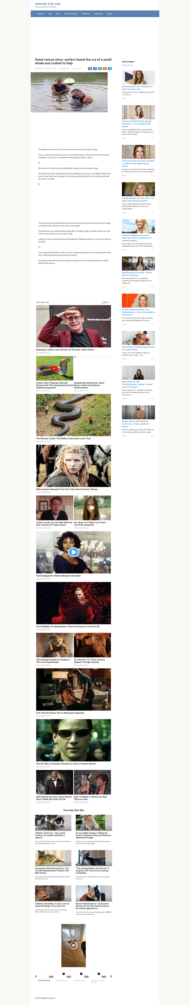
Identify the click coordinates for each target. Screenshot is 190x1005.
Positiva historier (71, 14)
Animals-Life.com (47, 4)
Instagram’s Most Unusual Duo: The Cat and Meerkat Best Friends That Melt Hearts (52, 870)
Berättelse (86, 14)
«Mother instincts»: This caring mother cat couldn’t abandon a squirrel (50, 835)
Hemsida (40, 14)
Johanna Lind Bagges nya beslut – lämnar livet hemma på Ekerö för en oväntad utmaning (137, 238)
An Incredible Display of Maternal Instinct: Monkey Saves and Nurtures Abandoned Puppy (93, 835)
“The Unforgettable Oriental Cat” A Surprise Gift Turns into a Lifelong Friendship (92, 870)
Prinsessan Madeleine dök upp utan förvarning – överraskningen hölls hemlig (137, 124)
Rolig (58, 14)
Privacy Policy (127, 65)
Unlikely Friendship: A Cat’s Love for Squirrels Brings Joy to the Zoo (52, 904)
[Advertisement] (95, 35)
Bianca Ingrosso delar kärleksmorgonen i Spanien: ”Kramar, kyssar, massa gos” (137, 384)
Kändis (109, 14)
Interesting (98, 14)
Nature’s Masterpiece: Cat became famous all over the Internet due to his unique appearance (92, 906)
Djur (50, 14)
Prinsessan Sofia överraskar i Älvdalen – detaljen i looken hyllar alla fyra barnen (138, 163)
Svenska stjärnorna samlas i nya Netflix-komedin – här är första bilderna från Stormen (138, 312)
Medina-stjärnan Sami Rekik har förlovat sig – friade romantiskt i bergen (135, 424)
